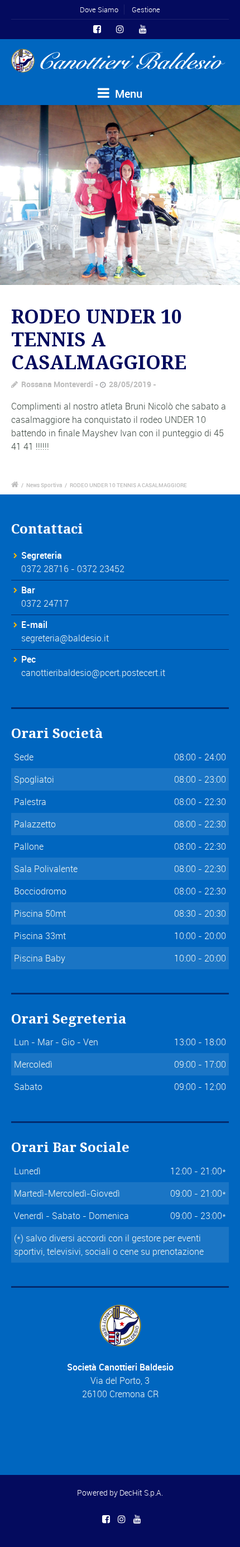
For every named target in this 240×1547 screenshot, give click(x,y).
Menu (127, 93)
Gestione (146, 9)
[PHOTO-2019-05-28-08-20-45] (120, 195)
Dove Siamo (99, 9)
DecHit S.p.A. (141, 1492)
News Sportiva (44, 485)
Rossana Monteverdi (57, 384)
